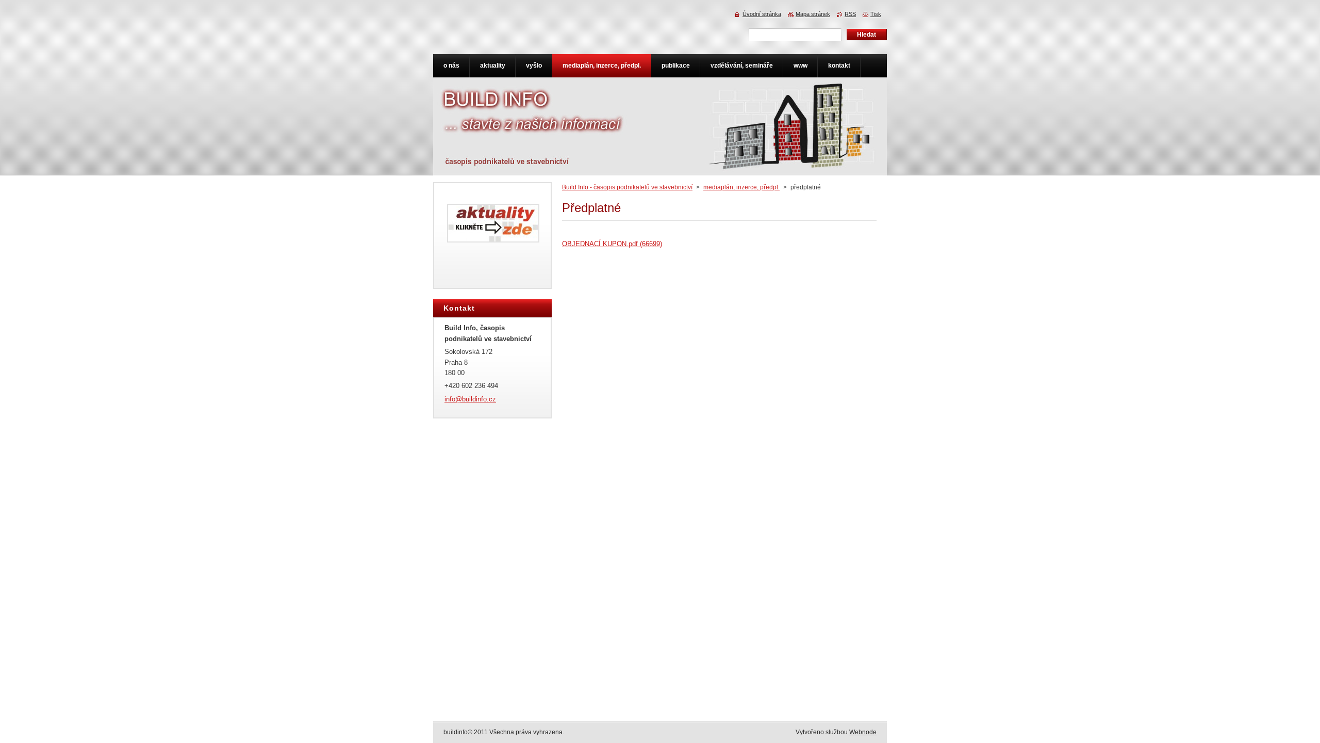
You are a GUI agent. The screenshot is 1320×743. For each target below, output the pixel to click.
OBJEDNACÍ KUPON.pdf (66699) (612, 244)
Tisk (875, 14)
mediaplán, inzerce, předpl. (741, 187)
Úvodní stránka (761, 14)
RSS (850, 14)
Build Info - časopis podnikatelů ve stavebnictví (627, 187)
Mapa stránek (813, 14)
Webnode (863, 732)
